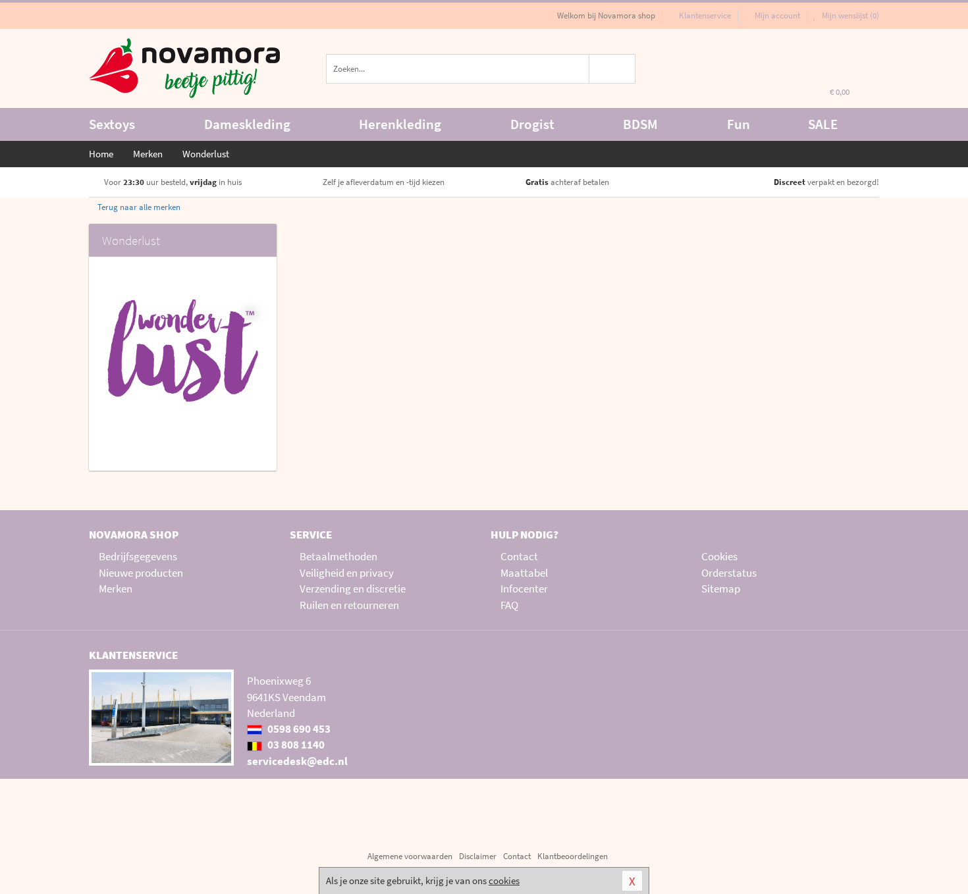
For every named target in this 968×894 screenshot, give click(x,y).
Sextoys (112, 124)
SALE (823, 124)
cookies (504, 880)
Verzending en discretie (353, 588)
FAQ (509, 605)
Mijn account (777, 15)
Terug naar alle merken (137, 207)
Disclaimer (478, 856)
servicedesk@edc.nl (297, 761)
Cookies (719, 556)
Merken (115, 588)
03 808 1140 (295, 744)
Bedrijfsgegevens (138, 556)
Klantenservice (705, 15)
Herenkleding (400, 124)
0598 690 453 (298, 729)
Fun (738, 124)
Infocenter (524, 588)
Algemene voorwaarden (409, 856)
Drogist (532, 124)
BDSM (640, 124)
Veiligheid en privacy (347, 572)
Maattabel (524, 572)
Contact (519, 556)
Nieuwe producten (141, 572)
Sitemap (720, 588)
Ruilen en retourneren (349, 605)
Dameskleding (247, 124)
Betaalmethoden (338, 556)
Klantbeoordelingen (572, 856)
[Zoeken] (612, 69)
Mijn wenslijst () (849, 15)
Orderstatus (729, 572)
